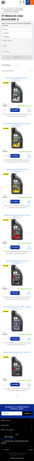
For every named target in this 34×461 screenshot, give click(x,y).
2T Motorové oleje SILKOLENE (11, 11)
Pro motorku (10, 8)
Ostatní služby (5, 425)
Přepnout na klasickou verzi (17, 458)
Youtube (30, 449)
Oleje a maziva (19, 8)
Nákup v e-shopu (6, 420)
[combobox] (17, 29)
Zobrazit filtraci (9, 71)
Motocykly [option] (6, 36)
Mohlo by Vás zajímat (7, 430)
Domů (2, 8)
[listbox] (17, 35)
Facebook (6, 449)
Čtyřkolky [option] (6, 33)
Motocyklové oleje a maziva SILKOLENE (13, 9)
